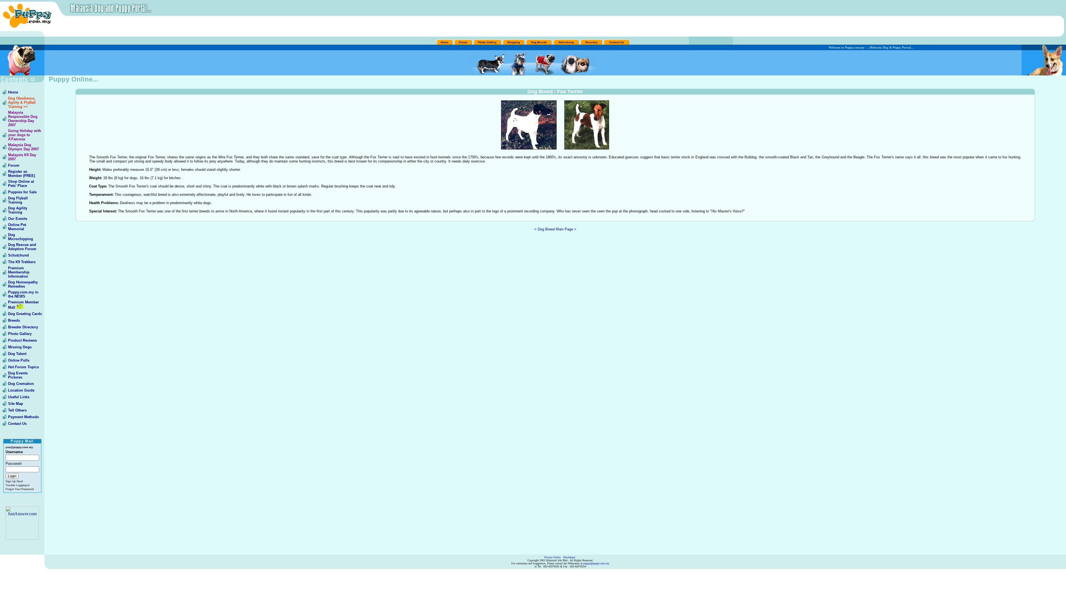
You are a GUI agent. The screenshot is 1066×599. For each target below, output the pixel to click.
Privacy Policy (552, 557)
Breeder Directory (23, 327)
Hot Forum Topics (23, 367)
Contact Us (616, 42)
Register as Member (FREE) (21, 173)
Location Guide (21, 390)
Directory (591, 42)
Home (445, 42)
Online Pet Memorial (17, 227)
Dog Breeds (539, 42)
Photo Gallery (487, 42)
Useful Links (18, 397)
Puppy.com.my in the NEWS (23, 294)
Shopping (513, 42)
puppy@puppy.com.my (596, 563)
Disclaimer (569, 557)
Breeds (14, 320)
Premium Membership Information (18, 272)
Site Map (15, 404)
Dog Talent (17, 354)
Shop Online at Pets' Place (21, 183)
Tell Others (17, 410)
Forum (463, 42)
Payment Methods (23, 417)
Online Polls (18, 360)
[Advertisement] (555, 26)
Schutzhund (18, 255)
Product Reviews (22, 340)
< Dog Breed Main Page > (555, 229)
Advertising (566, 42)
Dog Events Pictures (18, 375)
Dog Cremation (21, 384)
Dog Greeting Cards (25, 314)
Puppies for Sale (22, 192)
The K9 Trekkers (22, 262)
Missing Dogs (20, 347)
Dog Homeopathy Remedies (23, 284)
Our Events (17, 219)
